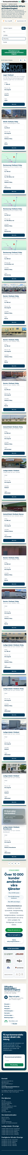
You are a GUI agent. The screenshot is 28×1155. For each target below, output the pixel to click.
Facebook (2, 1095)
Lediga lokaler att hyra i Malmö (10, 1131)
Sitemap (4, 1110)
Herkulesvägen (8, 1015)
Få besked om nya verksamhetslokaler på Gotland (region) (14, 52)
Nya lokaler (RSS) (6, 1111)
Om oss (3, 1100)
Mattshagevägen (8, 1017)
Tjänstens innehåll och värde (9, 1106)
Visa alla (14, 1023)
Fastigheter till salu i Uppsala (9, 1144)
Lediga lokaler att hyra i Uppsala (10, 1132)
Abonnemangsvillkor (7, 1103)
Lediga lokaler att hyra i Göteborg (10, 1130)
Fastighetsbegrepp (7, 1121)
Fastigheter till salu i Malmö (9, 1142)
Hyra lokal (4, 4)
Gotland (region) (13, 4)
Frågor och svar (6, 1118)
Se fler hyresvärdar (14, 948)
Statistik (4, 1120)
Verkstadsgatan (8, 1010)
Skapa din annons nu (14, 930)
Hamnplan (7, 1013)
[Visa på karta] (20, 60)
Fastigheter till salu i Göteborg (9, 1141)
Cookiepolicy (5, 1109)
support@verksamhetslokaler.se (10, 1086)
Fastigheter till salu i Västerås (9, 1145)
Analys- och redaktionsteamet (9, 1123)
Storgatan (7, 1004)
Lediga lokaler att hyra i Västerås (10, 1134)
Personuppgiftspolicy (7, 1107)
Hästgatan (7, 1008)
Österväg (6, 1006)
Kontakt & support (6, 1102)
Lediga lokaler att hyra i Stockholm (11, 1128)
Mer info (14, 104)
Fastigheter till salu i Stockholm (10, 1139)
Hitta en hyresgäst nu (14, 935)
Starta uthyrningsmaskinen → (14, 940)
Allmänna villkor (6, 1104)
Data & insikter (5, 1117)
